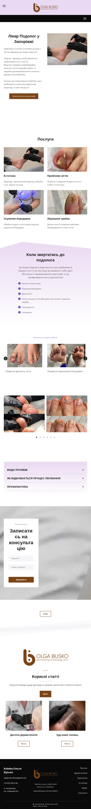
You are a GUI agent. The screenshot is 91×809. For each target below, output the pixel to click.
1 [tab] (36, 437)
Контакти (82, 793)
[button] (23, 96)
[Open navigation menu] (84, 18)
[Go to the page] (45, 774)
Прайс (84, 788)
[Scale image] (24, 413)
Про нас (83, 768)
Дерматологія (80, 773)
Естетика (83, 783)
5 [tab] (51, 437)
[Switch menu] (4, 6)
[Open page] (45, 7)
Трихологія (82, 778)
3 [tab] (44, 437)
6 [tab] (54, 437)
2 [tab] (40, 437)
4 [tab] (47, 437)
